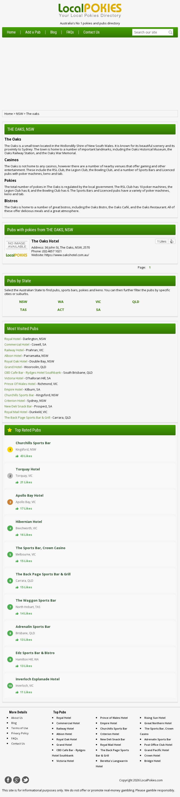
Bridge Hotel (152, 761)
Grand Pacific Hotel (156, 750)
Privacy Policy (20, 733)
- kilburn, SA (22, 389)
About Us (16, 717)
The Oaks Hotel (45, 241)
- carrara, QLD (37, 417)
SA (98, 309)
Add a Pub (33, 32)
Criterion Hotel (109, 734)
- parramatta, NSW (26, 356)
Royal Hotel (63, 717)
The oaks (32, 114)
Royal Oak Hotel (66, 739)
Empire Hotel (108, 723)
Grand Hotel (64, 744)
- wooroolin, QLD (25, 367)
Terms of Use (19, 728)
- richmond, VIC (31, 384)
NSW (19, 114)
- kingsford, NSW (31, 395)
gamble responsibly (160, 790)
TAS (23, 309)
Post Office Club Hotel (158, 744)
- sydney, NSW (25, 400)
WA (61, 301)
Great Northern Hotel (158, 723)
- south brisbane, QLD (48, 372)
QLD (135, 301)
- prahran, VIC (24, 350)
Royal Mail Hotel (110, 744)
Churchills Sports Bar (113, 728)
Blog (53, 32)
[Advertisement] (90, 74)
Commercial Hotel (68, 723)
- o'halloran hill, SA (27, 378)
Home (11, 32)
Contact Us (91, 32)
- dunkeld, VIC (25, 412)
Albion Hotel (64, 734)
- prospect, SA (28, 406)
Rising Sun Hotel (154, 717)
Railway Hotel (65, 728)
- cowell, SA (25, 344)
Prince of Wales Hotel (114, 717)
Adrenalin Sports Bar (157, 739)
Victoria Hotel (65, 761)
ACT (60, 309)
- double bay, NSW (29, 361)
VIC (98, 301)
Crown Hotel (152, 755)
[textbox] (152, 32)
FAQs (70, 32)
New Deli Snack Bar (112, 739)
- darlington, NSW (25, 339)
